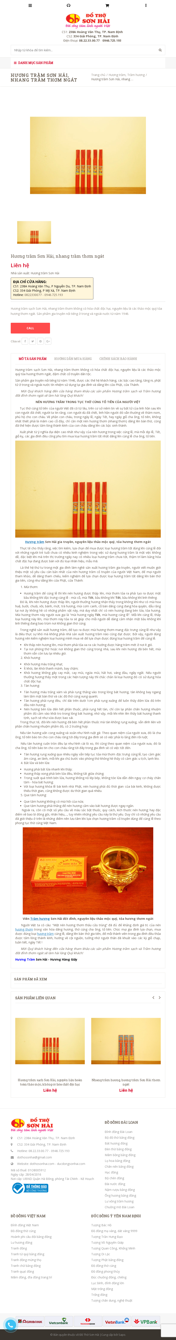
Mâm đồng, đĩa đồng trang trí (31, 1277)
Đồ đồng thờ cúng (23, 1231)
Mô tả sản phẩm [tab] (33, 359)
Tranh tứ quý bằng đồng (27, 1254)
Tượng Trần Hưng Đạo (107, 1237)
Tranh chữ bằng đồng (26, 1266)
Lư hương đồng (21, 1242)
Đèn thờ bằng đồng (118, 1149)
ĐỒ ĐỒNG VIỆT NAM (28, 1216)
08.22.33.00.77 (38, 1151)
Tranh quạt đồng (22, 1271)
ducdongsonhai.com (71, 1164)
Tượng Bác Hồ (101, 1225)
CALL (30, 328)
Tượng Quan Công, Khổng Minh (113, 1248)
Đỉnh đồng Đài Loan (118, 1132)
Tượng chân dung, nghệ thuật (111, 1300)
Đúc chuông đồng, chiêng (108, 1277)
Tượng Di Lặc (100, 1254)
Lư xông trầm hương (119, 1201)
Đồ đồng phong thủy (105, 1271)
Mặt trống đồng (102, 1289)
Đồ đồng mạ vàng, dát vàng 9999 (114, 1231)
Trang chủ (98, 75)
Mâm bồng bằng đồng (120, 1155)
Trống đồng (99, 1295)
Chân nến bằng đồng (119, 1166)
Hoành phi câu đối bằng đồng (31, 1237)
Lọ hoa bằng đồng (117, 1161)
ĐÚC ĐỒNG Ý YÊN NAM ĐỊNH (116, 1216)
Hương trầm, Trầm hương (127, 75)
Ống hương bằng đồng (120, 1195)
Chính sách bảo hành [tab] (118, 359)
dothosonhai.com (42, 1164)
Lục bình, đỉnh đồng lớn (107, 1283)
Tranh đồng (19, 1248)
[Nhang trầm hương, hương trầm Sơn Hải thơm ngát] (126, 1041)
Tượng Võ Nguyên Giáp (107, 1242)
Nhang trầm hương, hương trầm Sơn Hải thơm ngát (126, 1082)
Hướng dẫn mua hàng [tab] (73, 359)
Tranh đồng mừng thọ (26, 1260)
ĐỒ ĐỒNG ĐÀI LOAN (121, 1122)
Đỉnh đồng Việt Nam (25, 1225)
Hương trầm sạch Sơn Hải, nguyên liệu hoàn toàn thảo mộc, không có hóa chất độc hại (50, 1082)
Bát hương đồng (116, 1143)
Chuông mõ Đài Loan (119, 1207)
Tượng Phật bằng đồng (107, 1260)
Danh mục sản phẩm (35, 63)
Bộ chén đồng (114, 1178)
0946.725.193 (60, 1151)
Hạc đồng (111, 1172)
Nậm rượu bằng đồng (120, 1190)
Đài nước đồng (115, 1184)
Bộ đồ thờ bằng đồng (119, 1137)
